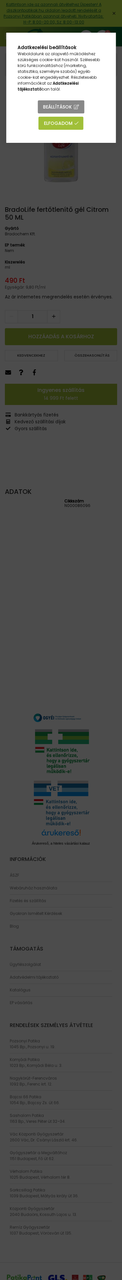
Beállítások (57, 107)
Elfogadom (58, 123)
